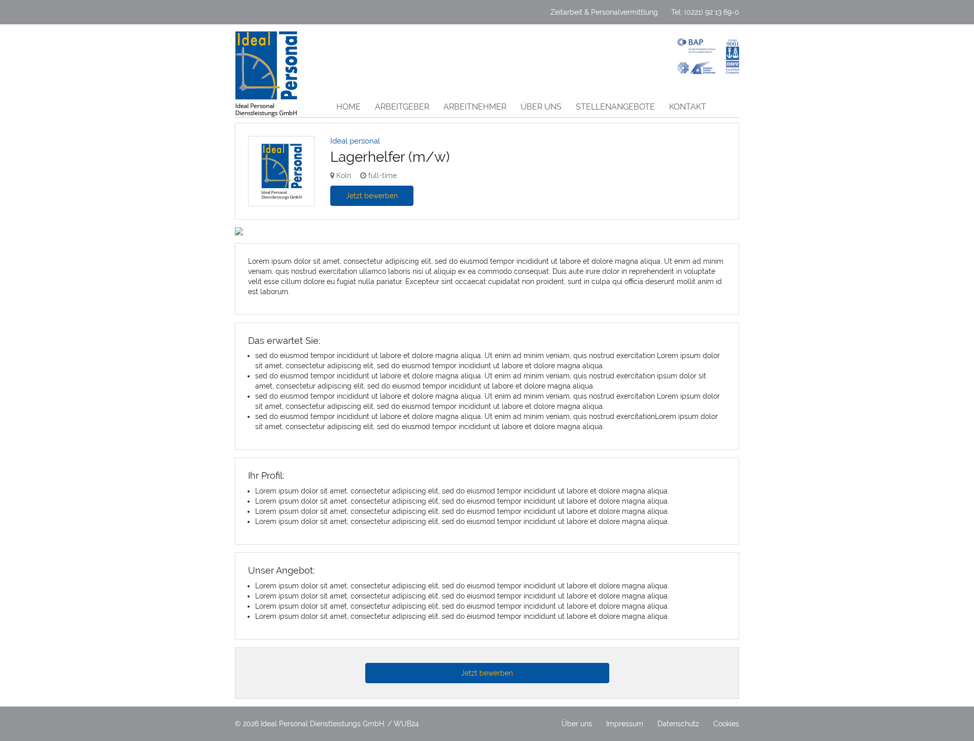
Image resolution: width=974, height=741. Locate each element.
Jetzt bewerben (372, 196)
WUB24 (406, 724)
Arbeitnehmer (474, 107)
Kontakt (687, 107)
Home (348, 107)
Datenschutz (678, 724)
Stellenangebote (615, 107)
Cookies (726, 724)
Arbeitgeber (402, 107)
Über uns (541, 107)
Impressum (624, 724)
